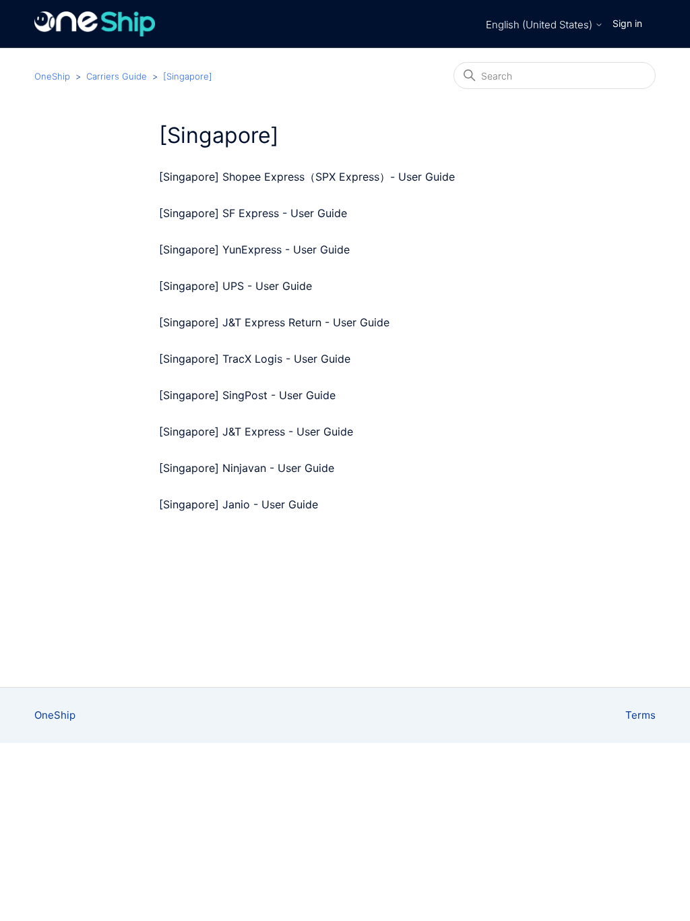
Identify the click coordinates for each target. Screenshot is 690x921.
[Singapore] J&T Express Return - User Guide (274, 322)
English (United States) (540, 24)
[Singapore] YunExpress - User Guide (254, 249)
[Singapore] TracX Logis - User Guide (254, 358)
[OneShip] (94, 23)
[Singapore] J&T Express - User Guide (256, 431)
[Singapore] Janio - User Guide (238, 504)
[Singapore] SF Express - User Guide (253, 213)
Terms (640, 715)
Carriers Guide (116, 76)
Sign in (627, 23)
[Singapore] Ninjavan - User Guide (246, 468)
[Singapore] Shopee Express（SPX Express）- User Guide (307, 176)
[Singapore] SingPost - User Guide (247, 395)
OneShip (52, 76)
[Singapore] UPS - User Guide (235, 286)
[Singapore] (187, 76)
